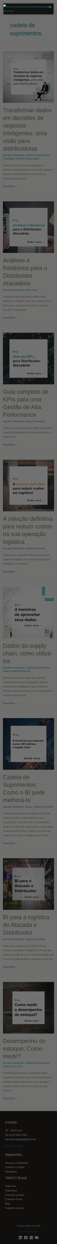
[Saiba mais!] (28, 11)
